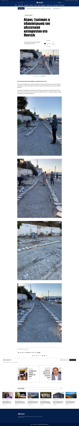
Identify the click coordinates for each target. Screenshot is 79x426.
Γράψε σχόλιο (72, 360)
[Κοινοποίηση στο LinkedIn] (41, 76)
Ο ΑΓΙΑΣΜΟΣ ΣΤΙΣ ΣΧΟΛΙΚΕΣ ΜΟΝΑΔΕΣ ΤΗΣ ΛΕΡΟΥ (32, 373)
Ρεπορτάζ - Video (49, 5)
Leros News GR (35, 424)
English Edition (61, 5)
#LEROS (18, 349)
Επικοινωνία (68, 0)
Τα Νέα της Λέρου (20, 5)
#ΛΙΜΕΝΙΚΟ (27, 349)
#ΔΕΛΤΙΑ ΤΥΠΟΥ (21, 349)
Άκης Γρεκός (48, 40)
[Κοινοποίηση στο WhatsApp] (38, 76)
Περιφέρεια (31, 5)
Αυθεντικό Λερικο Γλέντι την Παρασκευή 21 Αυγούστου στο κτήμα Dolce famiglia (45, 8)
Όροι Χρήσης (71, 0)
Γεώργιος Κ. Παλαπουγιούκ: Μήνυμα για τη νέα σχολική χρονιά (46, 373)
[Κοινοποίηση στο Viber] (40, 76)
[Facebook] (18, 2)
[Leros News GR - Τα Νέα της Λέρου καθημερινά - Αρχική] (39, 2)
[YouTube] (22, 2)
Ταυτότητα (66, 0)
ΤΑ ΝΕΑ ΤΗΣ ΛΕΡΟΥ (28, 15)
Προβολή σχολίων (64, 360)
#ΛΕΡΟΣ (24, 349)
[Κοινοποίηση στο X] (35, 76)
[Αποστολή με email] (44, 76)
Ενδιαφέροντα (43, 5)
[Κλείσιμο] (60, 8)
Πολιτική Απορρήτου (76, 0)
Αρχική (16, 5)
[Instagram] (21, 2)
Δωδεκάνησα (26, 5)
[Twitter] (19, 2)
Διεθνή (38, 5)
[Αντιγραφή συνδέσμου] (43, 76)
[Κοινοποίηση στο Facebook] (34, 76)
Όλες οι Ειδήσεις (55, 5)
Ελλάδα (35, 5)
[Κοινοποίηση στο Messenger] (37, 76)
